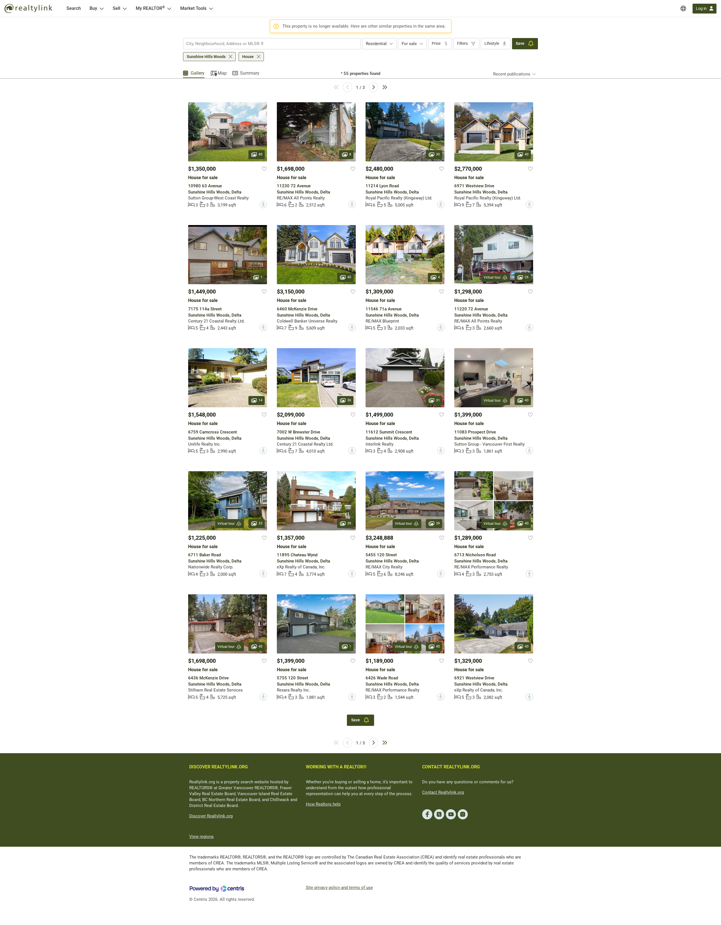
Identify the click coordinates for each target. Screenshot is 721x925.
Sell (116, 8)
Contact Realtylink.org (443, 792)
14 (260, 401)
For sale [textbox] (409, 43)
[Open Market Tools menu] (211, 8)
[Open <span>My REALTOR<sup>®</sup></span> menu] (169, 8)
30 (438, 154)
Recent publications (511, 74)
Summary (249, 73)
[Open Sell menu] (125, 8)
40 (260, 154)
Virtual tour (492, 277)
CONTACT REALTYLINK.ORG (451, 767)
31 (438, 401)
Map (222, 73)
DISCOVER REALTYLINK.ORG (218, 767)
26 (527, 277)
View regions (201, 836)
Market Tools (193, 8)
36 (349, 401)
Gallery (197, 73)
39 (349, 523)
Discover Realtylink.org (211, 816)
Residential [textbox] (376, 43)
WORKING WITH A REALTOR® (336, 767)
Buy (93, 8)
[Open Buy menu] (101, 8)
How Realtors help (323, 804)
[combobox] (272, 43)
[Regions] (683, 8)
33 (260, 523)
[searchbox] (268, 44)
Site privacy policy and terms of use (339, 887)
